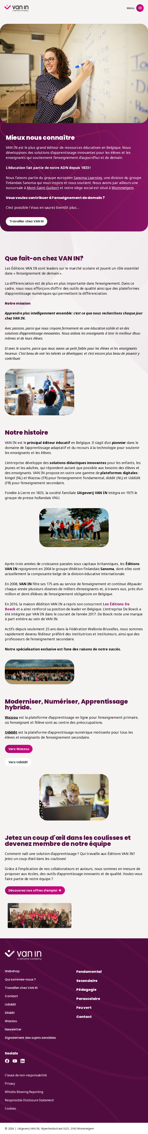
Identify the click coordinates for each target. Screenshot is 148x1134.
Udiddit (10, 1004)
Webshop (12, 971)
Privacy (10, 1083)
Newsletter (13, 1029)
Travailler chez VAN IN (21, 988)
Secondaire (87, 980)
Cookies (10, 1108)
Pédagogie (86, 989)
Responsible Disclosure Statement (29, 1100)
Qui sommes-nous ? (20, 979)
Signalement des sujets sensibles (30, 1038)
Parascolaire (88, 998)
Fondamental (89, 971)
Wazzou (11, 717)
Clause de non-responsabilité (26, 1075)
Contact (11, 996)
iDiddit (10, 1013)
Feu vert (84, 1007)
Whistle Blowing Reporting (24, 1092)
